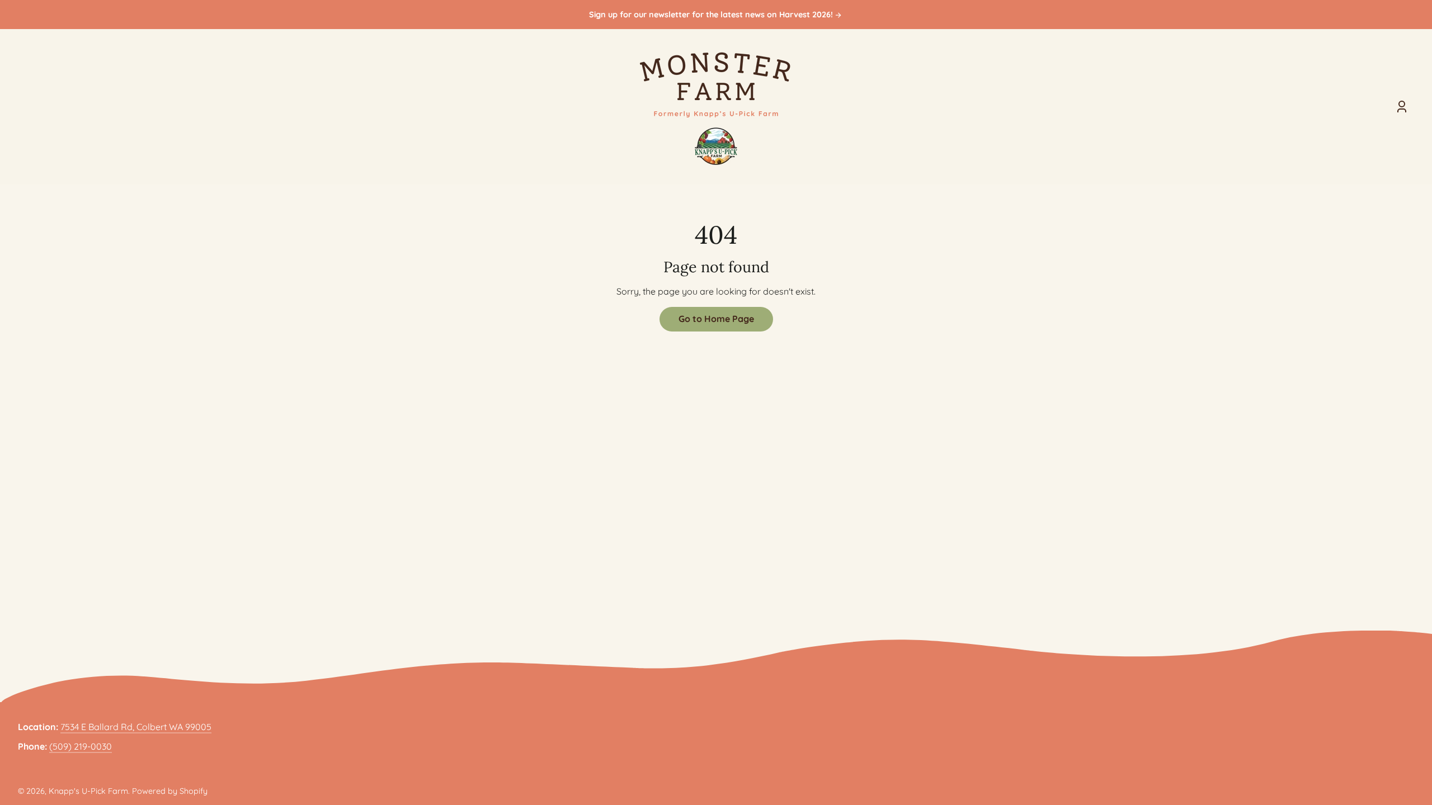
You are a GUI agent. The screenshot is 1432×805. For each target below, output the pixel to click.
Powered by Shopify (170, 791)
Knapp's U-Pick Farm (88, 791)
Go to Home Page (716, 318)
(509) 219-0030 (80, 746)
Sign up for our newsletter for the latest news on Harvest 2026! (712, 15)
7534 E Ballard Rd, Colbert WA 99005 (135, 726)
